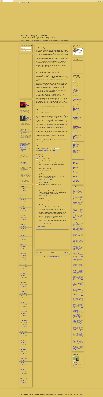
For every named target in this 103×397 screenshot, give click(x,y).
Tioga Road (80, 327)
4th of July (76, 189)
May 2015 (22, 242)
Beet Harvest (76, 201)
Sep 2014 (22, 259)
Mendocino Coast (79, 263)
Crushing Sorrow (78, 222)
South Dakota (76, 323)
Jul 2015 (22, 237)
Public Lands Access (78, 285)
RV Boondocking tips (78, 298)
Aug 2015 (22, 235)
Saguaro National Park (78, 320)
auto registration (80, 197)
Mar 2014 (22, 273)
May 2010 (22, 376)
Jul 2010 (22, 371)
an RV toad (76, 192)
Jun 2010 (22, 373)
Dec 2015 (22, 226)
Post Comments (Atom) (55, 256)
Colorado (75, 212)
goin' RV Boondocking (36, 40)
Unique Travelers (79, 333)
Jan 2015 (22, 251)
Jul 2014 (22, 264)
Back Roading (78, 198)
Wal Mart (80, 340)
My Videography (64, 40)
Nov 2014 (22, 255)
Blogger (80, 394)
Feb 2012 (22, 329)
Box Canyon (42, 189)
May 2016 (22, 215)
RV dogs (81, 301)
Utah (74, 335)
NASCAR (81, 271)
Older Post (66, 252)
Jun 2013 (22, 293)
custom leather (76, 223)
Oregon (74, 279)
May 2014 (22, 268)
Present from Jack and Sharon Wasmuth (77, 128)
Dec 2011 (22, 333)
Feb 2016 (22, 222)
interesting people (78, 251)
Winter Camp (78, 345)
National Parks (78, 275)
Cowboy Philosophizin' (44, 150)
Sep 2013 (22, 286)
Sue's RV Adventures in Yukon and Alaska (76, 174)
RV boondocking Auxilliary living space (78, 292)
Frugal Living (76, 235)
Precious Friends (78, 284)
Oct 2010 (22, 364)
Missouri (81, 265)
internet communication (76, 253)
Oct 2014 (22, 257)
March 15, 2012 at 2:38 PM (45, 202)
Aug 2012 (22, 315)
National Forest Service (78, 272)
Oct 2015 (22, 230)
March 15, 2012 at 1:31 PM (45, 195)
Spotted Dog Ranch (76, 145)
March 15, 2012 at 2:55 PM (45, 223)
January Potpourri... (77, 118)
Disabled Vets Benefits (78, 226)
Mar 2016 (22, 219)
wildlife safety (80, 343)
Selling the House (78, 321)
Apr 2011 (22, 351)
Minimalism (75, 265)
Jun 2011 (22, 347)
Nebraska (78, 277)
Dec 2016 (22, 199)
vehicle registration (79, 335)
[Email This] (54, 148)
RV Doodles (75, 303)
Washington (75, 341)
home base (75, 248)
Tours (81, 330)
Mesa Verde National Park (78, 264)
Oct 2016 (22, 204)
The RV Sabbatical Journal (75, 90)
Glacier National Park (78, 239)
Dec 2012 (22, 306)
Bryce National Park (76, 204)
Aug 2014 (22, 262)
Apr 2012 (22, 324)
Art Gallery (81, 196)
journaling (75, 256)
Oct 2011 (22, 338)
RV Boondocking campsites (78, 294)
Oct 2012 (22, 311)
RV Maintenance (78, 307)
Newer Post (39, 252)
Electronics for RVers (78, 229)
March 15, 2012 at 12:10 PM (45, 170)
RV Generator (79, 304)
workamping (75, 346)
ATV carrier (75, 197)
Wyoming (81, 346)
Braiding (78, 202)
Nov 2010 (22, 362)
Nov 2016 (22, 201)
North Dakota (80, 278)
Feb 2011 (22, 355)
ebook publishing (78, 228)
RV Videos (80, 319)
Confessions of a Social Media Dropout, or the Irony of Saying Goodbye (76, 149)
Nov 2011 (22, 335)
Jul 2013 (22, 291)
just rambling (52, 150)
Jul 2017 (22, 197)
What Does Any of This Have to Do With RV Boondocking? (25, 161)
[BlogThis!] (55, 148)
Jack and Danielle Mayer (76, 181)
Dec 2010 (22, 360)
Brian (75, 362)
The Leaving (80, 324)
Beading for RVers (78, 199)
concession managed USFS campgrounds (78, 214)
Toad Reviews (75, 328)
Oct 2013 (22, 284)
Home (52, 252)
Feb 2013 (22, 302)
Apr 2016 (22, 217)
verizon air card (78, 336)
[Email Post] (52, 148)
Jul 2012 (22, 317)
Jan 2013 (22, 304)
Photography (80, 283)
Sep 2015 (22, 233)
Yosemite (78, 348)
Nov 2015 (22, 228)
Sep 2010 (22, 367)
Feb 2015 (22, 248)
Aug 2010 (22, 369)
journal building (78, 254)
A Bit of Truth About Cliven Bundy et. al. (24, 133)
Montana (75, 266)
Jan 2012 (22, 331)
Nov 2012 (22, 309)
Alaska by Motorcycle (78, 191)
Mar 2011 (22, 353)
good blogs (76, 242)
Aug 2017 (22, 195)
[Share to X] (57, 148)
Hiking (81, 247)
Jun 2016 (22, 213)
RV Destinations (78, 301)
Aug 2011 (22, 342)
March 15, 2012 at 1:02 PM (45, 186)
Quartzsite (75, 286)
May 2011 (22, 349)
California (75, 206)
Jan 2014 (22, 277)
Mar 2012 (22, 326)
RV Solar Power (78, 317)
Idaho (80, 248)
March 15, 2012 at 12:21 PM (45, 179)
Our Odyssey (76, 82)
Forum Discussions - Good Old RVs (76, 125)
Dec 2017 (22, 190)
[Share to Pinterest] (59, 148)
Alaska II (81, 191)
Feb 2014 (22, 275)
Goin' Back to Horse (78, 240)
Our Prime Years (77, 117)
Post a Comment (41, 226)
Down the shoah (76, 83)
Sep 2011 (22, 340)
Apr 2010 (22, 378)
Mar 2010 (22, 380)
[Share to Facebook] (58, 148)
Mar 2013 (22, 300)
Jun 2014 (22, 266)
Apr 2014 (22, 271)
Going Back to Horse (78, 241)
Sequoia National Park (78, 322)
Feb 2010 (22, 382)
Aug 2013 (22, 288)
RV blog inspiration (77, 289)
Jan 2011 (22, 358)
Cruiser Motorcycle (76, 220)
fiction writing (76, 230)
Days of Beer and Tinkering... (28, 104)
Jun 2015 (22, 239)
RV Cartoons (76, 299)
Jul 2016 (22, 210)
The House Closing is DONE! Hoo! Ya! (25, 173)
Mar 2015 (22, 246)
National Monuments (78, 273)
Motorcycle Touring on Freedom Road (51, 40)
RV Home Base (76, 305)
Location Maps (80, 259)
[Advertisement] (52, 239)
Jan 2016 (22, 224)
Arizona (75, 195)
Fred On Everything (76, 163)
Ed (39, 204)
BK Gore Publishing (25, 40)
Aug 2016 (22, 208)
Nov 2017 (22, 193)
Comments (24, 50)
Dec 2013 (22, 280)
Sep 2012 (22, 313)
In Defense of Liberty (78, 249)
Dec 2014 (22, 253)
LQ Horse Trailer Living (78, 260)
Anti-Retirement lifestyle (78, 193)
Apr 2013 (22, 297)
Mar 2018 (22, 188)
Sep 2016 (22, 206)
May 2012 (22, 322)
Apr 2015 (22, 244)
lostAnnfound (42, 182)
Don (40, 156)
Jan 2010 (22, 384)
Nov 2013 (22, 282)
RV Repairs (76, 314)
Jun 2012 (22, 320)
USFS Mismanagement (78, 334)
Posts (23, 48)
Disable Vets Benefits (78, 225)
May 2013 (22, 295)
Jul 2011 (22, 344)
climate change (80, 211)
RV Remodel (80, 312)
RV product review (78, 311)
